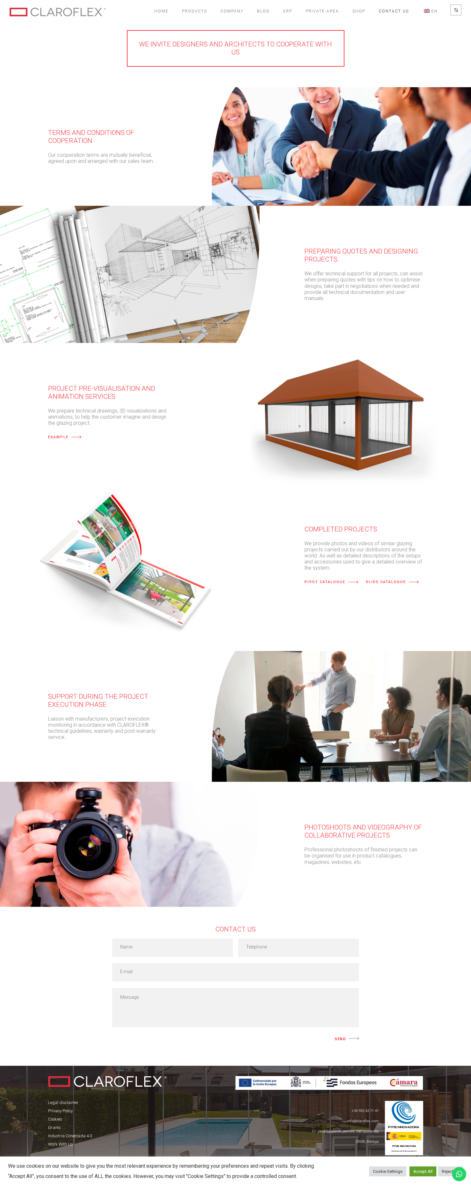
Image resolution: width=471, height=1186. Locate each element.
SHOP (358, 11)
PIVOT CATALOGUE (324, 582)
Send (340, 1039)
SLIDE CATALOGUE (386, 582)
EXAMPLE (58, 437)
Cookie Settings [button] (387, 1171)
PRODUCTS (194, 11)
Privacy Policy (60, 1110)
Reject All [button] (450, 1171)
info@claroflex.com (363, 1121)
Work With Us (60, 1144)
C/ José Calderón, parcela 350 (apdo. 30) (345, 1131)
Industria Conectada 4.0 (70, 1135)
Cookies (55, 1119)
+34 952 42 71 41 (365, 1111)
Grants (54, 1127)
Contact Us (394, 11)
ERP (287, 11)
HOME (161, 11)
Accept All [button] (423, 1171)
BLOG (263, 11)
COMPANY (232, 11)
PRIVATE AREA (322, 11)
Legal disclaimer (63, 1102)
